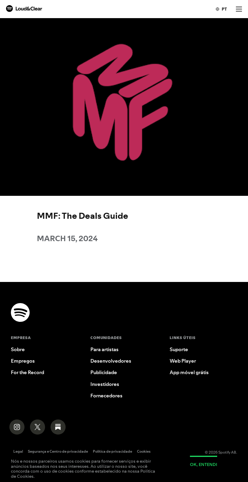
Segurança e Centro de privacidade (58, 452)
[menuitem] (218, 9)
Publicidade (103, 372)
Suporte (179, 349)
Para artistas (104, 349)
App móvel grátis (189, 372)
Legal (18, 452)
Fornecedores (106, 395)
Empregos (23, 360)
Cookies (144, 452)
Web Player (183, 360)
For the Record (27, 372)
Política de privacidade (112, 452)
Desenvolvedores (110, 360)
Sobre (18, 349)
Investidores (104, 384)
